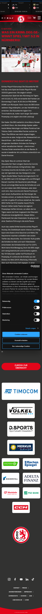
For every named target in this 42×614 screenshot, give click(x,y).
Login (27, 600)
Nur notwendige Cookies (21, 346)
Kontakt (16, 588)
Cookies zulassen (21, 334)
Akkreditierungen (15, 592)
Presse (24, 588)
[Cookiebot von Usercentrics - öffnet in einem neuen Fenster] (31, 266)
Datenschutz (13, 596)
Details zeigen (31, 328)
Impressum (28, 592)
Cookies (23, 596)
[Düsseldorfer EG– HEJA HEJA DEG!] (21, 22)
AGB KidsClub (17, 600)
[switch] (37, 307)
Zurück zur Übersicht (21, 366)
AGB (30, 596)
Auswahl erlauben (21, 340)
